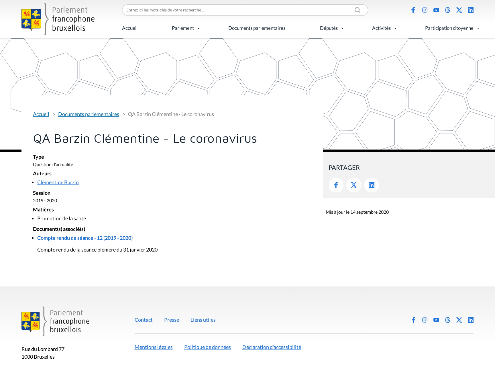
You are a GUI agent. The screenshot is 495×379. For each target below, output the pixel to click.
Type (38, 157)
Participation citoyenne (449, 28)
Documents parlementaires (256, 28)
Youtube (436, 10)
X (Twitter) (459, 10)
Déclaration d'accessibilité (271, 347)
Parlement (183, 28)
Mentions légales (154, 347)
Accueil (130, 28)
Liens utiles (203, 320)
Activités (381, 28)
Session (41, 193)
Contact (144, 320)
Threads (448, 10)
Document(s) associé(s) (59, 229)
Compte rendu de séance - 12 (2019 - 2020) (85, 238)
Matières (43, 210)
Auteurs (42, 173)
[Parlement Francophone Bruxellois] (58, 19)
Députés (329, 28)
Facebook (413, 10)
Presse (171, 320)
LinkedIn (471, 10)
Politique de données (207, 347)
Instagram (425, 10)
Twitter (353, 185)
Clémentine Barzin (58, 182)
